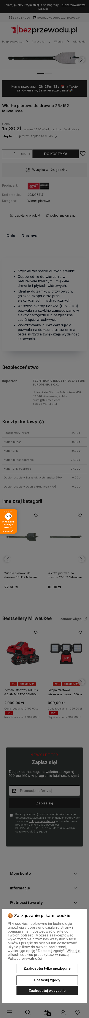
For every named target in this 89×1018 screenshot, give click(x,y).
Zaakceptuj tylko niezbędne (47, 968)
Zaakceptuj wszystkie (47, 990)
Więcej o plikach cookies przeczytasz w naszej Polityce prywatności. (44, 955)
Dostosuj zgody (47, 980)
